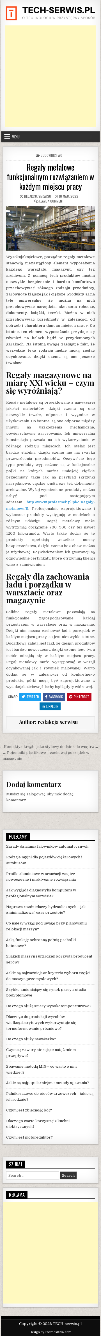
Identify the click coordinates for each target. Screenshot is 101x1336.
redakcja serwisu (37, 196)
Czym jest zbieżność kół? (29, 1110)
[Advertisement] (50, 76)
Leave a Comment (51, 201)
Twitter (32, 696)
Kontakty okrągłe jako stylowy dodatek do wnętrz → (51, 747)
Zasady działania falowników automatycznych (47, 846)
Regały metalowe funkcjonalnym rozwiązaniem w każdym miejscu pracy (50, 176)
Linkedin (52, 706)
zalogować (35, 794)
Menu (16, 137)
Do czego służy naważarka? (31, 1039)
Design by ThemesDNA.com (50, 1332)
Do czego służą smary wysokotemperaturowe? (48, 1006)
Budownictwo (51, 155)
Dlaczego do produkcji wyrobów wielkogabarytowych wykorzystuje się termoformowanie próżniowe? (41, 1023)
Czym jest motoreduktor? (29, 1137)
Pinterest (81, 696)
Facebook (56, 696)
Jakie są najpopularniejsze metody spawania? (47, 1083)
